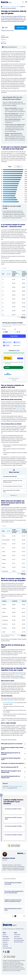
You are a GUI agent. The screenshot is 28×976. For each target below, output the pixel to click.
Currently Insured (8, 342)
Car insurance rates (5, 229)
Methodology (5, 936)
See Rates (7, 367)
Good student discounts (9, 702)
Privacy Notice (17, 934)
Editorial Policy (6, 940)
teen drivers (14, 153)
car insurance (17, 674)
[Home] (1, 6)
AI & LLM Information (7, 948)
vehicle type (19, 408)
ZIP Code (4, 329)
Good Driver (7, 345)
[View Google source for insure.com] (14, 845)
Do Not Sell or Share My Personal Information (19, 941)
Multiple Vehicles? (16, 345)
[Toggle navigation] (26, 2)
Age (15, 329)
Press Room (5, 946)
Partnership (5, 944)
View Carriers (20, 27)
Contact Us (5, 942)
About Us (5, 934)
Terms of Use (16, 936)
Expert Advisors (6, 938)
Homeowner (17, 342)
